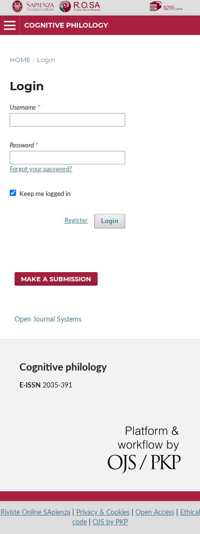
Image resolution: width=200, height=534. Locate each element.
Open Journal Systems (48, 319)
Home (20, 60)
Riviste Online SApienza (35, 512)
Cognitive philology (66, 25)
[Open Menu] (9, 25)
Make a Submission (56, 279)
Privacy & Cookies (103, 512)
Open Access (154, 512)
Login (109, 221)
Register (76, 221)
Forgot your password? (41, 169)
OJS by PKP (110, 522)
